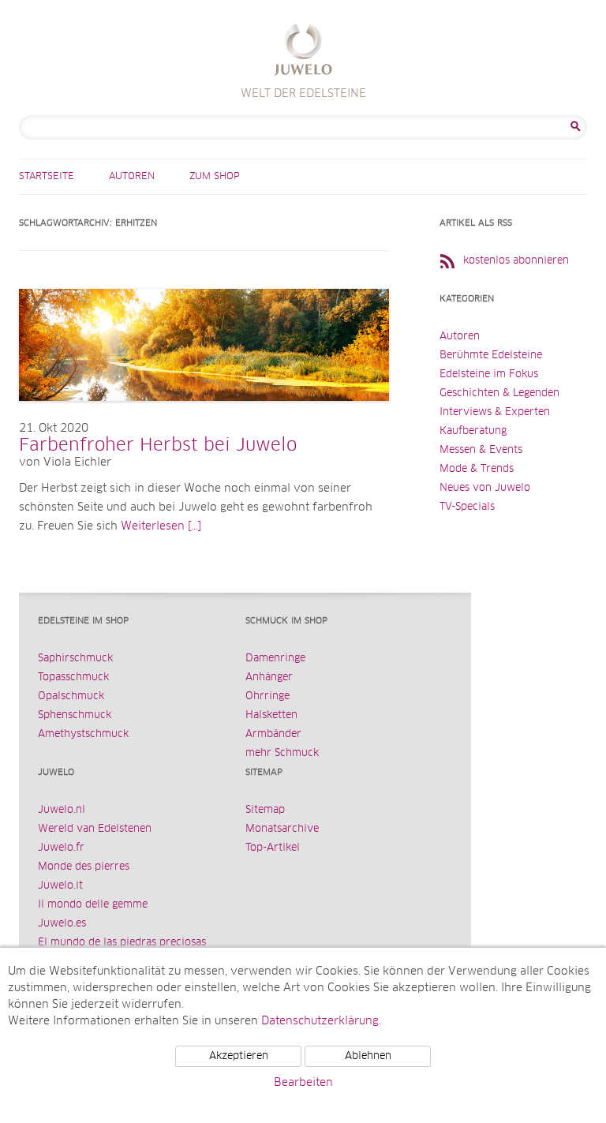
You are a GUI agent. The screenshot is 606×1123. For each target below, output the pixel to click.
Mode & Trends (477, 469)
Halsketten (271, 715)
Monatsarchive (282, 829)
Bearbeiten (303, 1082)
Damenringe (275, 658)
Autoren (132, 177)
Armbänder (273, 734)
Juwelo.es (62, 924)
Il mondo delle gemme (93, 905)
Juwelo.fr (61, 848)
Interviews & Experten (495, 412)
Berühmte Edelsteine (491, 355)
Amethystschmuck (83, 734)
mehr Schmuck (282, 753)
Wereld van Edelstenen (95, 829)
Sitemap (265, 810)
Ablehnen (368, 1056)
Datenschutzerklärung (320, 1021)
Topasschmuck (73, 677)
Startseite (46, 177)
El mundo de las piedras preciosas (122, 943)
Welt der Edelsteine (303, 51)
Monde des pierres (83, 867)
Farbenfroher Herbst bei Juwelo (158, 446)
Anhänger (269, 677)
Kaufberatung (473, 431)
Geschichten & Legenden (499, 393)
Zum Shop (214, 177)
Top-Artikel (272, 848)
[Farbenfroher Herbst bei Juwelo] (204, 416)
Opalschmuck (71, 696)
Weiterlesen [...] (161, 526)
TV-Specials (467, 507)
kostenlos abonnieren (516, 261)
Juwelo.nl (61, 810)
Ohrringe (267, 696)
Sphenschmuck (74, 715)
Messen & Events (481, 450)
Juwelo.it (60, 886)
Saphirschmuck (75, 658)
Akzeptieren (238, 1056)
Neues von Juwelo (485, 488)
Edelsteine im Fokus (489, 374)
